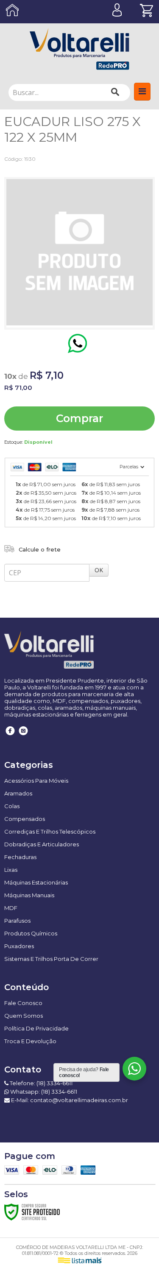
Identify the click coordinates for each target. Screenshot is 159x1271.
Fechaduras (20, 857)
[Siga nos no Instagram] (23, 736)
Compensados (24, 818)
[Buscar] (115, 92)
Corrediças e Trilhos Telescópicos (49, 831)
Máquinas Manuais (29, 895)
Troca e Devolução (30, 1041)
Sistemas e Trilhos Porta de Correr (51, 958)
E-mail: (69, 1100)
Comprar (79, 418)
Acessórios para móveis (36, 780)
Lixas (10, 869)
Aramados (18, 793)
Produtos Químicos (30, 933)
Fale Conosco (23, 1002)
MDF (10, 907)
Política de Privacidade (36, 1028)
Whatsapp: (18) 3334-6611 (43, 1091)
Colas (12, 806)
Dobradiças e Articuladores (41, 844)
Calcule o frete (40, 549)
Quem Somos (23, 1015)
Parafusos (17, 920)
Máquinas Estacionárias (36, 882)
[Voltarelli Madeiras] (79, 49)
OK (99, 570)
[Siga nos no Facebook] (10, 736)
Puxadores (19, 946)
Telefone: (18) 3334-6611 (40, 1083)
